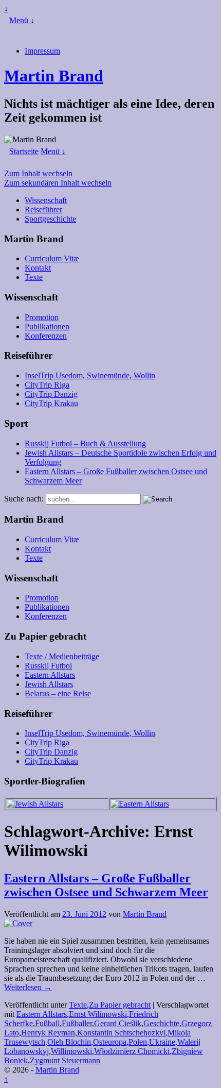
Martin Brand (53, 75)
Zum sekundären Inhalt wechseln (58, 182)
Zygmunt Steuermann (65, 1060)
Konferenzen (46, 335)
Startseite (24, 151)
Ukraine (162, 1041)
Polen (137, 1041)
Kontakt (38, 267)
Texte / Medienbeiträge (62, 656)
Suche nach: (24, 498)
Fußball (47, 1023)
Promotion (42, 317)
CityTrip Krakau (51, 403)
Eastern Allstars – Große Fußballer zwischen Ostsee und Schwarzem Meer (106, 885)
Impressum (42, 50)
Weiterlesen (28, 987)
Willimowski (71, 1051)
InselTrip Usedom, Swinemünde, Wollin (90, 375)
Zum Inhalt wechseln (38, 173)
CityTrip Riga (47, 384)
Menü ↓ (21, 20)
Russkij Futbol (48, 665)
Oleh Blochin (69, 1041)
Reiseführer (43, 209)
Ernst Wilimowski (98, 1014)
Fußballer (77, 1023)
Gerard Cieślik (117, 1023)
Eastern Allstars (50, 675)
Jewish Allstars (49, 684)
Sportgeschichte (50, 218)
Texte (34, 277)
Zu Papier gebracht (120, 1004)
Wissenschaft (46, 200)
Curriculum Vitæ (52, 258)
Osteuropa (109, 1041)
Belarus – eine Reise (58, 693)
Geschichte (161, 1023)
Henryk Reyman (48, 1032)
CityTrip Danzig (51, 394)
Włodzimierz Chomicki (132, 1051)
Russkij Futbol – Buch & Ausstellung (85, 443)
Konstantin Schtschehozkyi (121, 1032)
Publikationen (47, 326)
